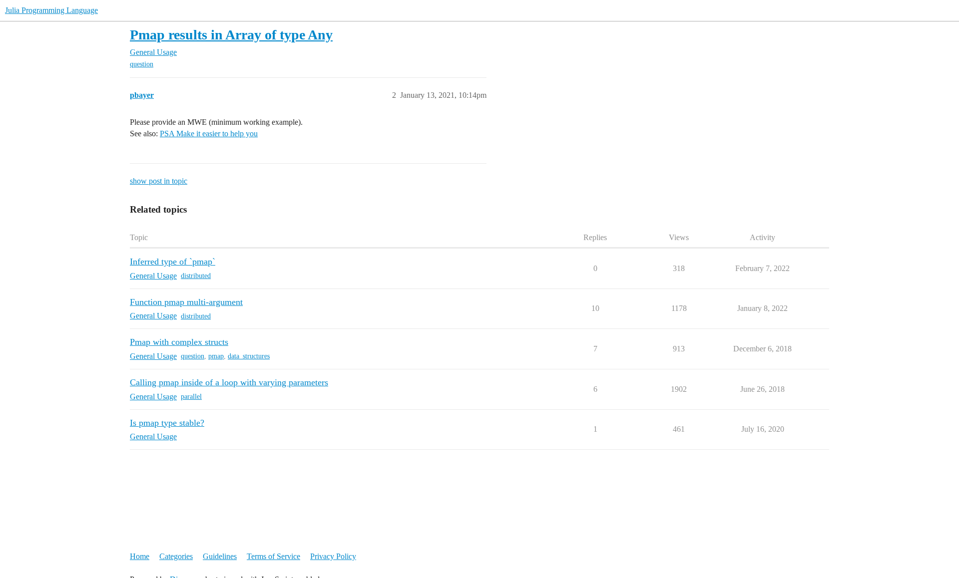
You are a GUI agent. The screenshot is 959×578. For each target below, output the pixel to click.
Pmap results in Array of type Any (231, 34)
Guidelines (220, 556)
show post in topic (158, 181)
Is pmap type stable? (167, 423)
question (141, 64)
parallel (191, 396)
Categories (176, 556)
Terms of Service (273, 556)
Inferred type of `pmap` (172, 262)
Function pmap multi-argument (186, 302)
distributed (196, 276)
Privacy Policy (333, 556)
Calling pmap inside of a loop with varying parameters (229, 382)
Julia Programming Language (51, 10)
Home (139, 556)
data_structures (249, 356)
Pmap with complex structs (179, 342)
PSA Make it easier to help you (209, 133)
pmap (216, 356)
